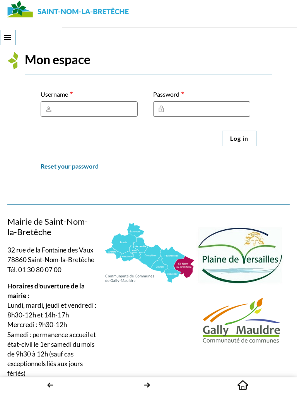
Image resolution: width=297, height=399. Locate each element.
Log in (239, 138)
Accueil (243, 385)
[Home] (68, 9)
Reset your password (70, 166)
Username (54, 94)
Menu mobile (7, 37)
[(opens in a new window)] (150, 252)
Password (166, 94)
